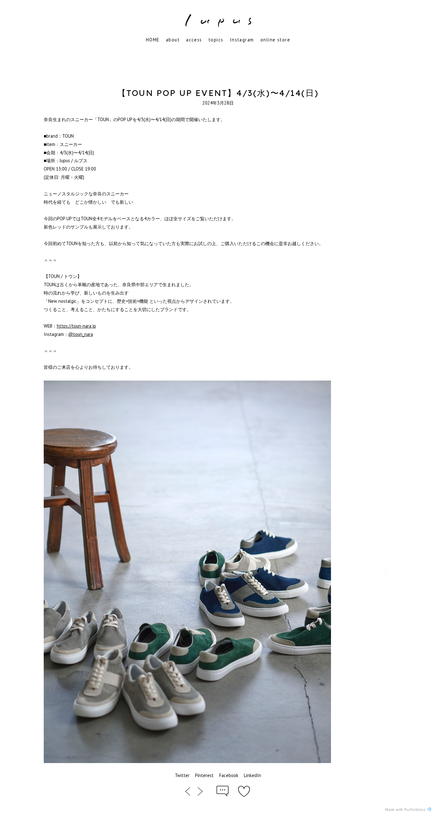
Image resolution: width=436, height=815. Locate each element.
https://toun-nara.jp (76, 326)
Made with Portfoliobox (405, 809)
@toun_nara (80, 334)
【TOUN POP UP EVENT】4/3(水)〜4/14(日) (218, 93)
